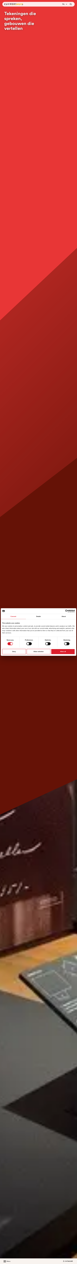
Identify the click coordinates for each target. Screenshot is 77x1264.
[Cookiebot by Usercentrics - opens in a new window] (66, 611)
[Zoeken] (71, 4)
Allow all (63, 651)
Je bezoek (69, 1261)
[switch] (29, 643)
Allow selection (38, 651)
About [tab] (64, 616)
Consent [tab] (13, 616)
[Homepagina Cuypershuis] (13, 4)
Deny (14, 651)
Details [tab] (38, 616)
